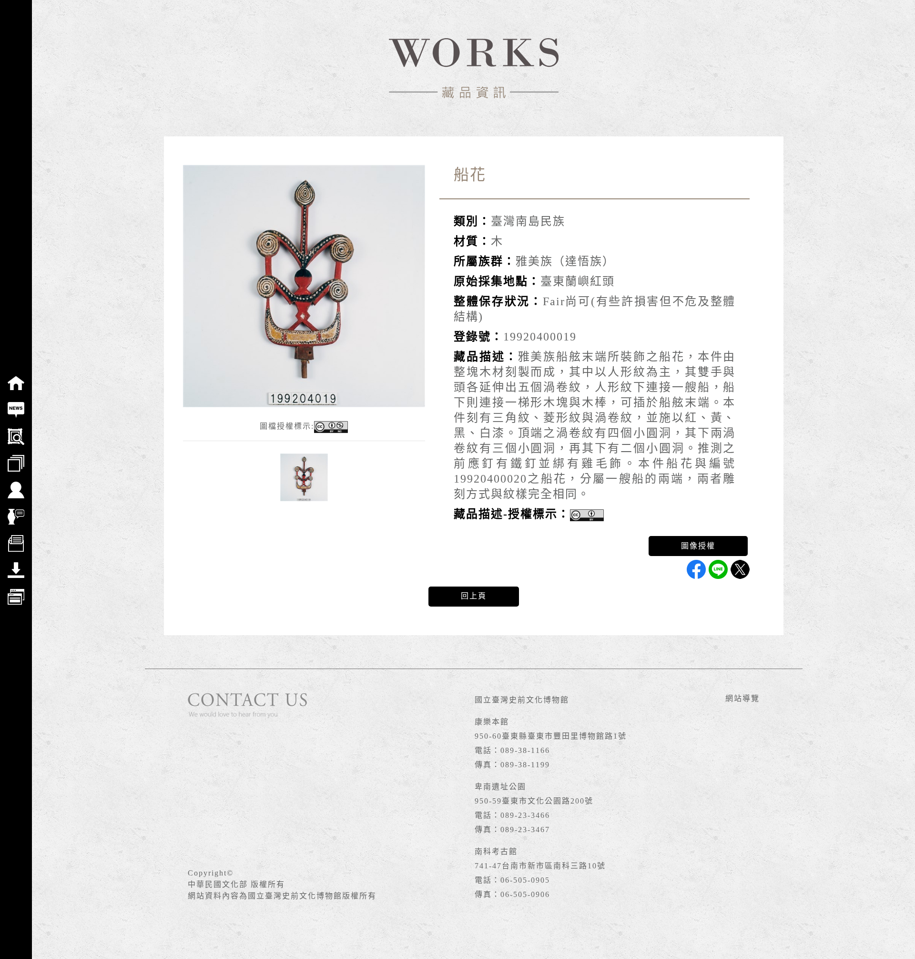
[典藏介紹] (16, 510)
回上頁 (474, 596)
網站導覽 (742, 698)
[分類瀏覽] (16, 457)
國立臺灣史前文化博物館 (522, 700)
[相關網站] (16, 590)
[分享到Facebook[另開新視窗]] (696, 569)
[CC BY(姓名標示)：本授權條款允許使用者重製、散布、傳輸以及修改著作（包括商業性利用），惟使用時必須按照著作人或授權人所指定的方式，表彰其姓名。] (587, 515)
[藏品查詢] (16, 430)
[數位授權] (16, 537)
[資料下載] (16, 563)
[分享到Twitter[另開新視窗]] (740, 569)
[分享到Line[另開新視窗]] (718, 569)
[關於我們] (16, 483)
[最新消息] (16, 403)
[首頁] (16, 376)
